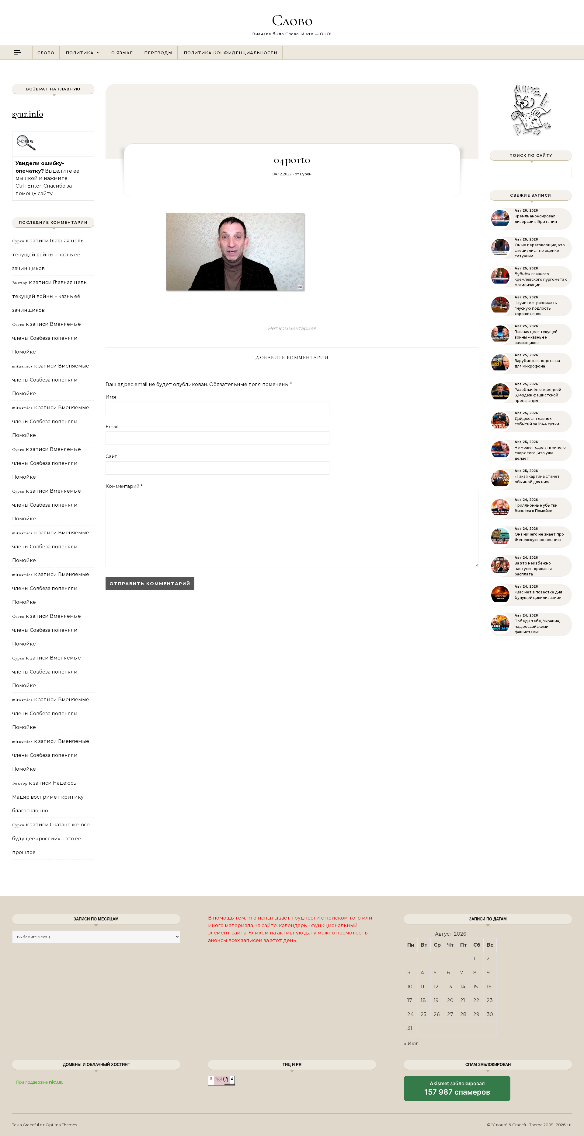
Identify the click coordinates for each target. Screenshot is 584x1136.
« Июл (411, 1043)
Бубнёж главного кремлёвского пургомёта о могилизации (541, 279)
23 (490, 1000)
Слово (292, 20)
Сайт (111, 456)
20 (450, 1000)
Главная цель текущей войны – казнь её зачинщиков (48, 254)
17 (409, 1000)
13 (449, 987)
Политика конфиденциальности (230, 52)
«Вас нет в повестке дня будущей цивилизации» (538, 595)
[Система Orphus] (26, 150)
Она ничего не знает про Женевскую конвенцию (539, 537)
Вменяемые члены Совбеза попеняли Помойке (46, 338)
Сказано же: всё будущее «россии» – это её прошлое (51, 838)
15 (475, 987)
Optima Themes (61, 1124)
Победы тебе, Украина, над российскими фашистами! (537, 626)
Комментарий (124, 486)
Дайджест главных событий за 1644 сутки (537, 421)
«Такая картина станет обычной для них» (537, 479)
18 (423, 1000)
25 (423, 1014)
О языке (122, 52)
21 (462, 1000)
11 (422, 987)
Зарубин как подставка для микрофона (537, 363)
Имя (111, 397)
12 (436, 987)
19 (436, 1000)
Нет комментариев (292, 328)
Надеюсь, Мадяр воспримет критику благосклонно (48, 797)
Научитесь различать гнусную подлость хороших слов (536, 308)
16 (489, 987)
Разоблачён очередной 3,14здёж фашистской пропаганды (538, 395)
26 (437, 1014)
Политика (80, 52)
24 (410, 1014)
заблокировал (457, 1090)
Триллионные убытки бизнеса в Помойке (536, 508)
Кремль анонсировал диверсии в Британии (536, 219)
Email (112, 426)
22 (476, 1000)
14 (463, 987)
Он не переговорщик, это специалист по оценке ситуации (540, 250)
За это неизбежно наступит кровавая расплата (533, 568)
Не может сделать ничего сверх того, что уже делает (540, 453)
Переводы (158, 52)
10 (409, 987)
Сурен (305, 174)
